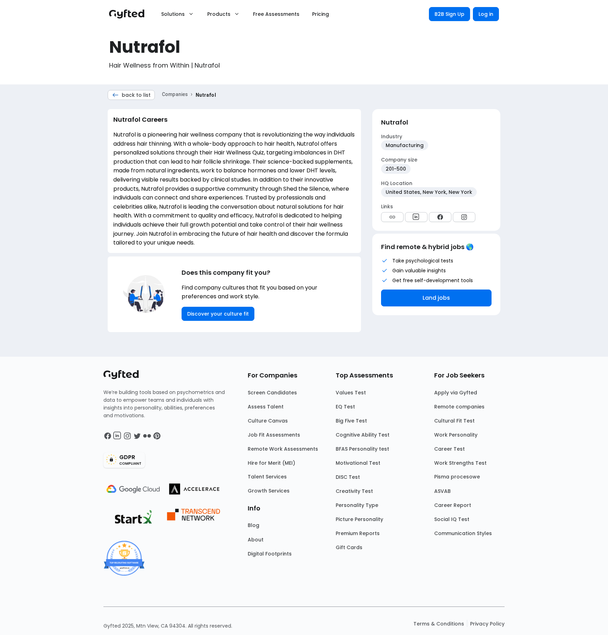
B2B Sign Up (449, 14)
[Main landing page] (130, 14)
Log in (486, 14)
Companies (175, 94)
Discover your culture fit (218, 313)
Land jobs (436, 298)
